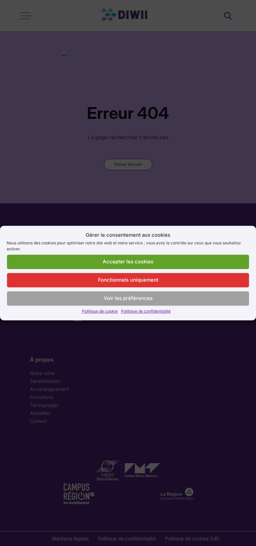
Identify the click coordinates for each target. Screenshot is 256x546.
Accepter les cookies (128, 261)
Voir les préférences (128, 298)
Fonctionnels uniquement (128, 280)
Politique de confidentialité (146, 311)
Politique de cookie (100, 311)
